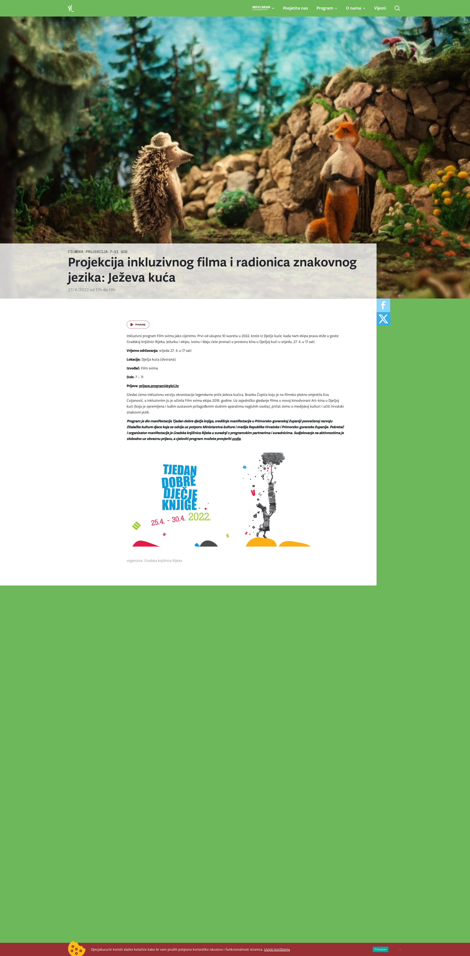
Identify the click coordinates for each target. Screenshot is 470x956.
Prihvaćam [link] (380, 949)
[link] (71, 8)
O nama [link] (353, 8)
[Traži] (397, 8)
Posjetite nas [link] (295, 8)
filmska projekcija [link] (88, 251)
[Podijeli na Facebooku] (383, 305)
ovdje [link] (236, 438)
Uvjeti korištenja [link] (277, 949)
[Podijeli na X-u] (383, 319)
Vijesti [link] (380, 8)
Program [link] (325, 8)
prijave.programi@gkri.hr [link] (159, 386)
